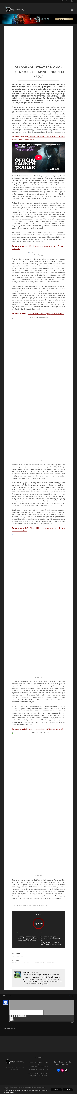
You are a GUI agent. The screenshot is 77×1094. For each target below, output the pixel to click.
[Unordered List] (20, 1016)
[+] (12, 1020)
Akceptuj (56, 1089)
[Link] (25, 1016)
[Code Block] (24, 1016)
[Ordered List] (18, 1016)
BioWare (15, 963)
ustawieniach (10, 1092)
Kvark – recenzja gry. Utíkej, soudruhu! (45, 729)
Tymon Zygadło (46, 64)
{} (11, 1018)
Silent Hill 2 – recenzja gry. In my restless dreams (38, 529)
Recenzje (15, 956)
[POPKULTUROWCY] (15, 11)
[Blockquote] (22, 1016)
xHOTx (22, 956)
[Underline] (14, 1016)
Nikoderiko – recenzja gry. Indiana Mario (46, 313)
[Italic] (12, 1016)
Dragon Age (24, 963)
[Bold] (10, 1016)
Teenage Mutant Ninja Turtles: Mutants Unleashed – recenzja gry (38, 137)
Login (72, 996)
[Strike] (16, 1016)
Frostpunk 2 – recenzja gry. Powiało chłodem (38, 247)
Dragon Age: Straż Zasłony (40, 963)
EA (53, 963)
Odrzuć (67, 1089)
